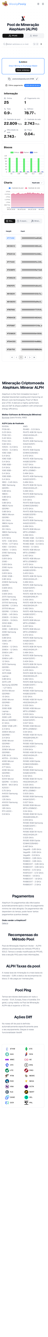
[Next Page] (30, 357)
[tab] (13, 36)
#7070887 (11, 325)
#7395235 (11, 278)
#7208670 (11, 270)
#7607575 (11, 286)
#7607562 (11, 310)
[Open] (41, 44)
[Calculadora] (37, 79)
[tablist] (23, 35)
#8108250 (11, 302)
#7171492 (10, 238)
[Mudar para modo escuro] (38, 4)
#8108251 (11, 294)
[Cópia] (9, 79)
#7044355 (11, 341)
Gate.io (5, 923)
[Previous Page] (16, 357)
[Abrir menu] (43, 4)
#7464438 (11, 318)
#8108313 (11, 246)
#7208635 (11, 333)
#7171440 (11, 262)
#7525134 (11, 254)
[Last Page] (34, 357)
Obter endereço (23, 70)
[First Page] (12, 357)
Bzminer (6, 417)
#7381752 (11, 349)
